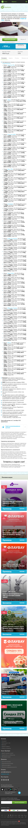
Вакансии (4, 744)
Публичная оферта (6, 765)
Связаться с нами (5, 774)
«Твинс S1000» (10, 273)
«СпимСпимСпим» (6, 63)
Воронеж (14, 1)
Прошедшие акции (6, 756)
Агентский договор (6, 761)
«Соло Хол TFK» (11, 65)
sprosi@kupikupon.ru (6, 772)
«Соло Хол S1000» (11, 134)
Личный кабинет (26, 1)
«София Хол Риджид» (12, 238)
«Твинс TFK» (10, 169)
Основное (4, 58)
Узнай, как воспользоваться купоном (12, 426)
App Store (5, 789)
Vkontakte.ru (4, 780)
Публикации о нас (6, 743)
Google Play (13, 789)
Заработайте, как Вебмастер (8, 755)
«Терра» (9, 99)
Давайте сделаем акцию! (7, 753)
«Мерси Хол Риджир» (12, 308)
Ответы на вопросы (6, 748)
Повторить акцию (9, 39)
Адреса (11, 58)
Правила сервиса (6, 746)
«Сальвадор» (10, 204)
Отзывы (17, 58)
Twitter (6, 780)
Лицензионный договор (7, 763)
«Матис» (9, 342)
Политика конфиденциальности (9, 767)
